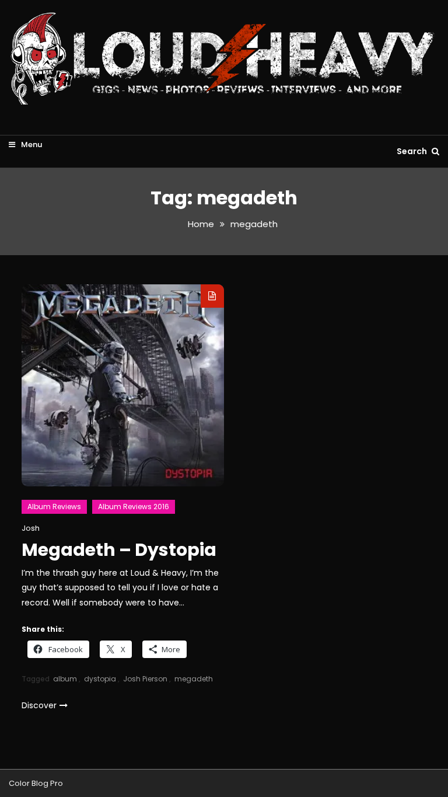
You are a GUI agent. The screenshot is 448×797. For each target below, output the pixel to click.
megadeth (193, 679)
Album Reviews (54, 506)
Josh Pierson (145, 679)
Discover (39, 705)
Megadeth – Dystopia (119, 549)
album (65, 679)
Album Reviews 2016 (133, 506)
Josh (31, 528)
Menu (30, 144)
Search (413, 151)
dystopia (100, 679)
